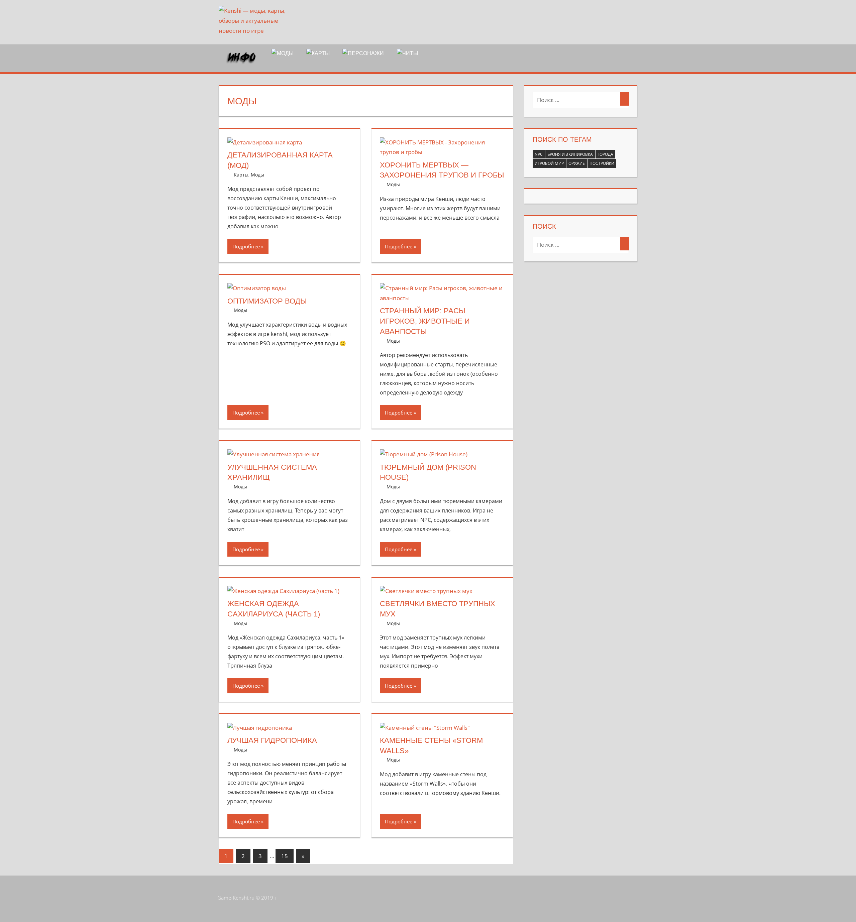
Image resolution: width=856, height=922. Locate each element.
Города (605, 154)
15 (284, 856)
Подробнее (246, 246)
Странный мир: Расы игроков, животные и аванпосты (425, 321)
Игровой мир (549, 163)
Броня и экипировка (570, 154)
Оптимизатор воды (267, 301)
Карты (241, 174)
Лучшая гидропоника (272, 740)
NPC (539, 154)
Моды (257, 174)
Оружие (576, 163)
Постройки (602, 163)
